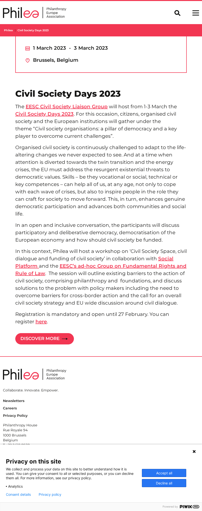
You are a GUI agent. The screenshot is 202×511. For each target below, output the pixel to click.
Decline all (164, 483)
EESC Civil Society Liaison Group (67, 106)
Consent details (18, 494)
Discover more (40, 338)
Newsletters (13, 401)
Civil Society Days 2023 (44, 114)
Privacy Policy (15, 416)
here (41, 322)
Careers (10, 408)
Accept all (164, 473)
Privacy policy (50, 494)
